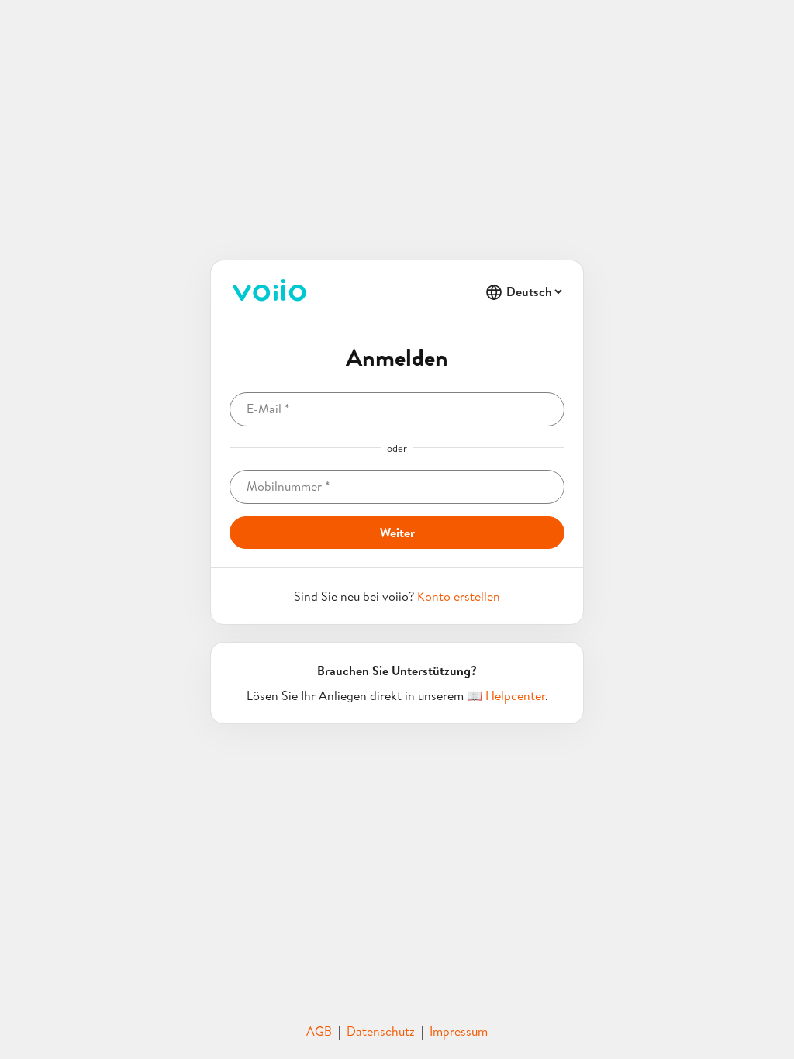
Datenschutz (381, 1031)
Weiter (397, 532)
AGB (319, 1031)
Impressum (459, 1031)
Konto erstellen (458, 596)
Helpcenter (515, 695)
